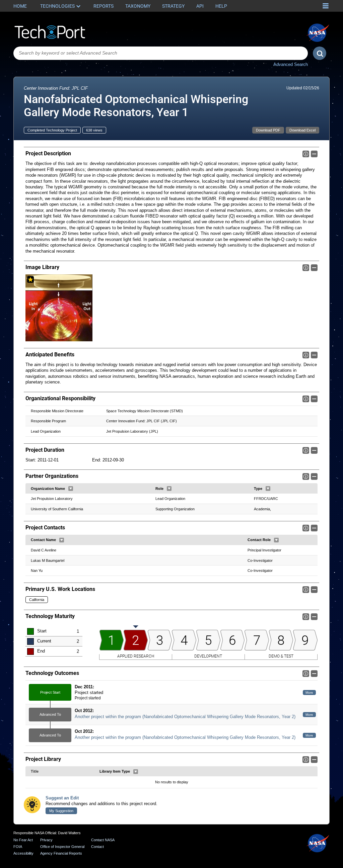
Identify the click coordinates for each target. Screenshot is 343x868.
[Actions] (70, 488)
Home (20, 6)
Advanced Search (290, 64)
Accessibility (23, 853)
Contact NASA (103, 840)
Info (305, 154)
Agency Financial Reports (61, 853)
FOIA (17, 847)
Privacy (46, 840)
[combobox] (160, 53)
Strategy (173, 6)
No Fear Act (23, 840)
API (200, 6)
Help (221, 6)
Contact (97, 847)
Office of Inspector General (62, 847)
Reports (103, 6)
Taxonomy (137, 6)
